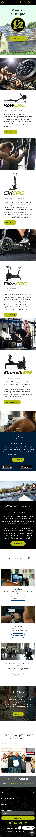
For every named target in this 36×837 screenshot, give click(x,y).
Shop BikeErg (10, 315)
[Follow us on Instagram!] (15, 823)
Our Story (18, 714)
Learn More (18, 460)
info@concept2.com (26, 784)
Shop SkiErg (10, 222)
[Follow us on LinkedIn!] (20, 823)
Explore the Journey (18, 38)
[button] (13, 51)
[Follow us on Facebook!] (10, 823)
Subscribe (18, 818)
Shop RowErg (10, 132)
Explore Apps (18, 636)
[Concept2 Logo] (2, 2)
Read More (18, 675)
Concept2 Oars (18, 543)
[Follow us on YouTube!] (26, 823)
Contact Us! (14, 784)
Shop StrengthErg (12, 402)
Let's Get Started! (18, 598)
